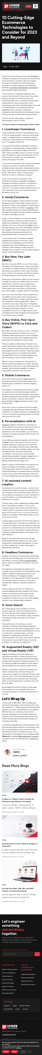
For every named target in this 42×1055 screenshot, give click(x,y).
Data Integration (7, 976)
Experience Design (8, 983)
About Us (7, 1006)
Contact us (34, 739)
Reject (14, 1051)
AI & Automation (7, 980)
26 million (34, 76)
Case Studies (8, 1009)
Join (37, 954)
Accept (6, 1051)
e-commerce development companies (23, 88)
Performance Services (9, 990)
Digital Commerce (8, 986)
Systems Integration (27, 978)
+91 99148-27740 (9, 1035)
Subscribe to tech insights (15, 950)
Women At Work (25, 1006)
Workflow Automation (28, 984)
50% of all (27, 379)
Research (5, 425)
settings (18, 1048)
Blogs (15, 1006)
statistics (30, 208)
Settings (23, 1051)
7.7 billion (16, 401)
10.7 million (28, 225)
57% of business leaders (28, 561)
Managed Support (8, 993)
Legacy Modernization (28, 974)
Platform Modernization (10, 969)
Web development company (28, 736)
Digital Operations (27, 981)
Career (17, 1009)
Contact (25, 1009)
